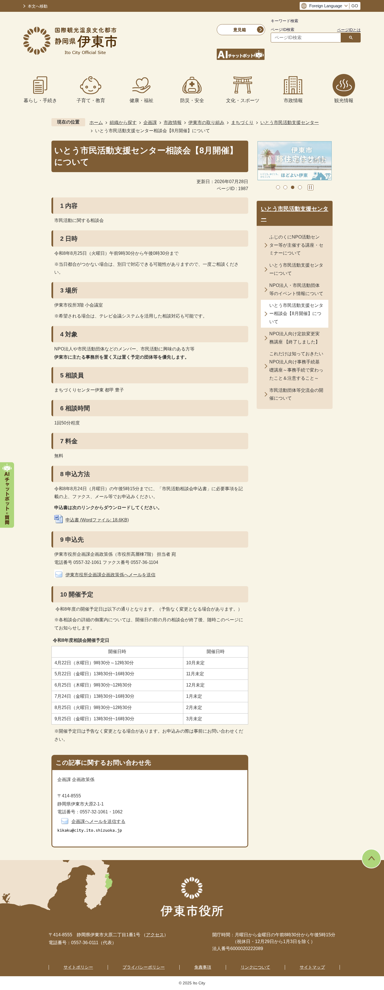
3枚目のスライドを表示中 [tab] (293, 187)
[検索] (351, 37)
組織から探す (123, 122)
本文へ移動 (38, 6)
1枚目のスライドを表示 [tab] (278, 187)
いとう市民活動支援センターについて (296, 269)
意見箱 (239, 29)
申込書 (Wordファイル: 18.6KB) (97, 520)
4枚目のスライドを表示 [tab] (300, 187)
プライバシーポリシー (144, 967)
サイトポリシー (78, 967)
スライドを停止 (310, 187)
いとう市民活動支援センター (289, 122)
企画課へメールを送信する (98, 821)
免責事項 (202, 967)
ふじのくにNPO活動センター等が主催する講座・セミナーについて (296, 245)
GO (354, 6)
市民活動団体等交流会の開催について (296, 394)
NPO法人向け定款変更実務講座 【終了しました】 (294, 337)
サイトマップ (312, 967)
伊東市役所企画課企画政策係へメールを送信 (110, 574)
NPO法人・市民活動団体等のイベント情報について (296, 289)
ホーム (96, 122)
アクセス (155, 934)
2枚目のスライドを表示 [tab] (285, 187)
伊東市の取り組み (206, 122)
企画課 (150, 122)
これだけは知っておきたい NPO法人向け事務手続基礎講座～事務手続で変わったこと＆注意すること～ (296, 365)
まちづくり (242, 122)
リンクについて (255, 967)
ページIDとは (349, 30)
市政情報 (173, 122)
